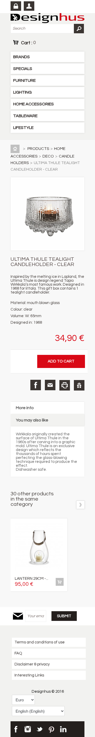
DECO (48, 156)
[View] (60, 582)
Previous (70, 505)
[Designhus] (47, 18)
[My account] (29, 6)
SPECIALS (22, 69)
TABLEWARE (25, 116)
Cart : (28, 42)
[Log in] (16, 6)
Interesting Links (29, 675)
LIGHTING (22, 92)
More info (25, 408)
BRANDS (21, 57)
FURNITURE (24, 80)
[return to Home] (16, 149)
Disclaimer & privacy (32, 664)
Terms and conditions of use (40, 642)
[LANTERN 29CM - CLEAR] (39, 547)
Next (80, 505)
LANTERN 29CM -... (31, 579)
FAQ (18, 653)
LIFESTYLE (23, 128)
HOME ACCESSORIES (33, 104)
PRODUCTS (38, 149)
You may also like (32, 420)
